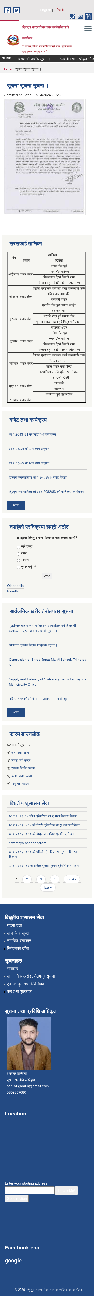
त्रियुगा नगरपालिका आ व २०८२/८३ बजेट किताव (38, 477)
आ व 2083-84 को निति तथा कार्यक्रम (32, 434)
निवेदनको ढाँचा (18, 948)
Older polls (15, 586)
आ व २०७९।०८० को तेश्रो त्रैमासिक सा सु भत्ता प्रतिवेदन (44, 825)
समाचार (12, 968)
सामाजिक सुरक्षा (18, 933)
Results (13, 591)
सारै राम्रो (26, 546)
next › (71, 879)
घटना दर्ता (14, 925)
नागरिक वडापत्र (19, 940)
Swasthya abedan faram (27, 843)
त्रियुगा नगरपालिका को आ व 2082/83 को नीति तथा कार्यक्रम (46, 492)
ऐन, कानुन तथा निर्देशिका (25, 984)
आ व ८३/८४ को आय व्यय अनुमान (29, 449)
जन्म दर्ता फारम (20, 752)
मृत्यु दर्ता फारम (20, 783)
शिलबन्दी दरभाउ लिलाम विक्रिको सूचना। (33, 645)
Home (7, 69)
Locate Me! (66, 1191)
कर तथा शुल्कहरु (19, 991)
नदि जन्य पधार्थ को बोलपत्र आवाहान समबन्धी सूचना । (41, 699)
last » (48, 887)
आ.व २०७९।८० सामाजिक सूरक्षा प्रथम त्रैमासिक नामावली (44, 866)
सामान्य (25, 560)
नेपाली (60, 10)
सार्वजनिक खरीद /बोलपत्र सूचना (31, 976)
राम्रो (24, 553)
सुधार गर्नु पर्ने (28, 566)
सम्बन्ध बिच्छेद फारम (23, 768)
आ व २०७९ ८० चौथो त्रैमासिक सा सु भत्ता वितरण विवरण (43, 816)
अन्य (16, 505)
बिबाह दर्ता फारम (20, 760)
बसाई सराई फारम (21, 776)
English (45, 10)
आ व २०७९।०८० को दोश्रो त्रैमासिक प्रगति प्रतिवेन (41, 834)
